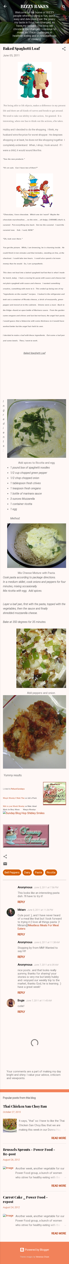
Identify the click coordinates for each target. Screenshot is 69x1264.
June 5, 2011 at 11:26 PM (40, 909)
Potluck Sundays (17, 789)
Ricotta (51, 872)
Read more (59, 1138)
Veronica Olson (42, 1257)
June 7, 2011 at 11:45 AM (39, 1000)
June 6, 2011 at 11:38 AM (47, 942)
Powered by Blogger (36, 1249)
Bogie (21, 1000)
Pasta (38, 872)
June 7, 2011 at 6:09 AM (46, 964)
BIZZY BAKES (35, 6)
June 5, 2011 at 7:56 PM (46, 887)
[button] (64, 49)
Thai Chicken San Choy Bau (25, 1106)
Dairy (27, 872)
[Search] (64, 7)
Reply (21, 901)
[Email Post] (5, 865)
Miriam (22, 909)
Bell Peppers (12, 872)
